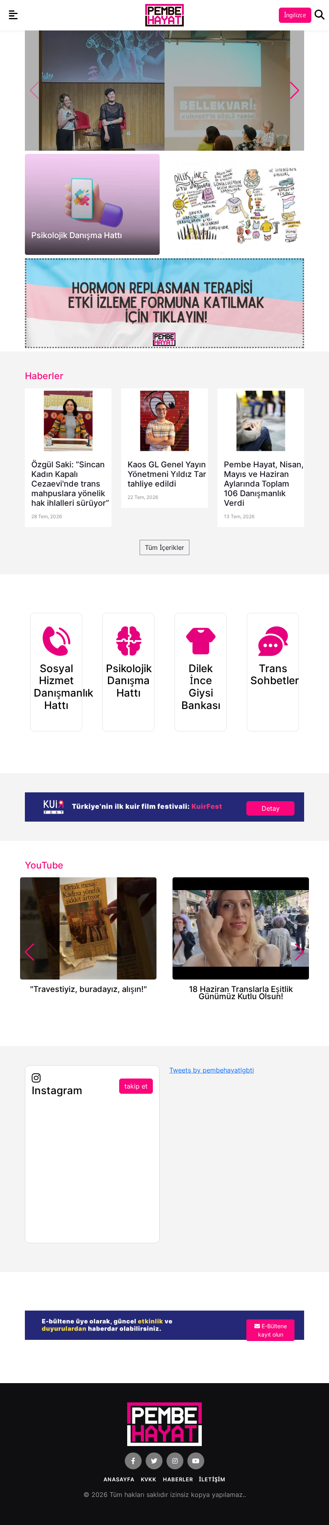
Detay (271, 808)
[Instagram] (175, 1460)
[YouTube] (195, 1460)
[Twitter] (154, 1460)
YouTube (44, 865)
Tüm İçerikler (164, 547)
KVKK (149, 1479)
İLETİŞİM (212, 1479)
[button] (294, 90)
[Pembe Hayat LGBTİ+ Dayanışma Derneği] (164, 15)
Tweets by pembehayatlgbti (211, 1070)
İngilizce (295, 15)
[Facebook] (133, 1460)
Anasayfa (119, 1479)
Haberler (178, 1479)
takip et (136, 1086)
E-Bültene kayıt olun (272, 1330)
